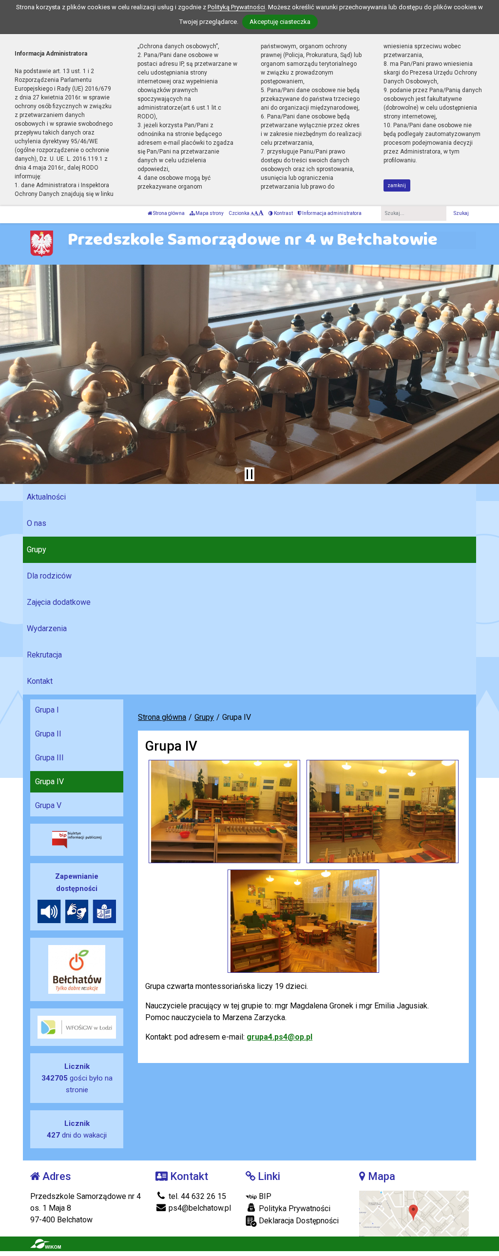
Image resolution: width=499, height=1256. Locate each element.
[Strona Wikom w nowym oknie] (45, 1244)
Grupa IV (49, 781)
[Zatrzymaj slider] (249, 474)
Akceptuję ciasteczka (280, 21)
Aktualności (46, 497)
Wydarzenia (47, 628)
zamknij (396, 185)
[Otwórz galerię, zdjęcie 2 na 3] (382, 811)
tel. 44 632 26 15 (196, 1196)
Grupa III (49, 757)
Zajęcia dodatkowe (59, 602)
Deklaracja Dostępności (298, 1220)
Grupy (36, 549)
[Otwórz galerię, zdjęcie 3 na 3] (303, 921)
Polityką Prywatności (236, 7)
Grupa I (47, 710)
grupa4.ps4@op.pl (279, 1037)
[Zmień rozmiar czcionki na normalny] (252, 213)
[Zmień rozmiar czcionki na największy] (261, 213)
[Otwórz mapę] (414, 1212)
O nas (36, 523)
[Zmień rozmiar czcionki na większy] (256, 213)
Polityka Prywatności (293, 1208)
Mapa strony (209, 213)
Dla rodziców (49, 575)
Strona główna (168, 213)
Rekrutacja (44, 654)
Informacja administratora (331, 213)
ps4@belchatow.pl (199, 1208)
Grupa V (48, 805)
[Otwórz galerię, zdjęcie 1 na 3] (224, 811)
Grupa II (48, 733)
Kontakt (40, 681)
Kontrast (283, 213)
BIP (264, 1196)
